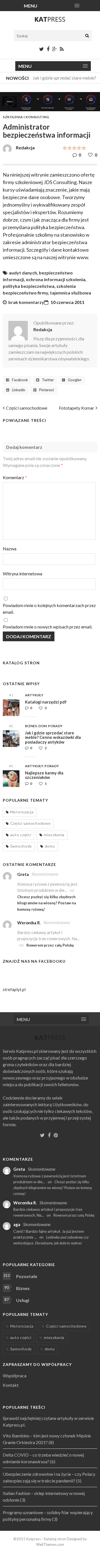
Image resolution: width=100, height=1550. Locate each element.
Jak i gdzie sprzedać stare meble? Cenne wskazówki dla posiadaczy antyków (53, 737)
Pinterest (46, 390)
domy (50, 846)
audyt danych (23, 272)
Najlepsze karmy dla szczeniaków (44, 775)
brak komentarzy (26, 302)
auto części (20, 834)
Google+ (75, 380)
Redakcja (42, 329)
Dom (42, 726)
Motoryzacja (22, 811)
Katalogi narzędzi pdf (46, 701)
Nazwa (9, 548)
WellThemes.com (50, 1544)
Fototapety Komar (76, 407)
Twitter (48, 380)
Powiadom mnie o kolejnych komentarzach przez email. (49, 609)
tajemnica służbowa (70, 292)
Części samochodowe (26, 407)
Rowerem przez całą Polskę (50, 945)
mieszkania (54, 834)
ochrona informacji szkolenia (55, 279)
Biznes (31, 726)
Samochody (21, 846)
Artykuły (34, 695)
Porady (55, 726)
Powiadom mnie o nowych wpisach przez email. (47, 626)
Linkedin (18, 390)
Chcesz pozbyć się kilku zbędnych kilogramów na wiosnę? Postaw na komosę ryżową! (46, 903)
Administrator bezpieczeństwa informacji (46, 130)
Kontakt (11, 1385)
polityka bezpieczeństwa (28, 286)
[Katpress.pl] (50, 22)
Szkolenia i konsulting (26, 117)
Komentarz (15, 477)
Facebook (20, 380)
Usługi (22, 1300)
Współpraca (14, 1375)
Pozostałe (26, 1276)
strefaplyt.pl (14, 989)
